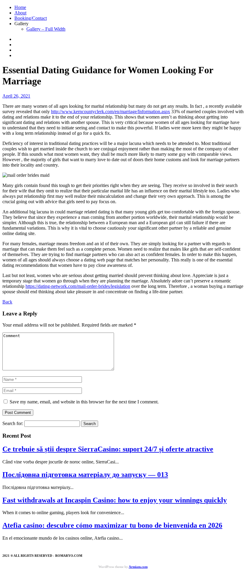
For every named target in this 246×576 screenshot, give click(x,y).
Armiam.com (138, 566)
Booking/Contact (30, 18)
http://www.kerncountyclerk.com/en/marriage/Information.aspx (110, 111)
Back (7, 301)
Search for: (12, 423)
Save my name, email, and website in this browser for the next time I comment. (84, 401)
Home (20, 7)
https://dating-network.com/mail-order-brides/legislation (78, 286)
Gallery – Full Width (45, 29)
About (20, 12)
